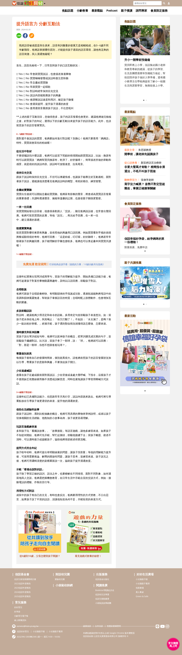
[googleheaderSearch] (164, 3)
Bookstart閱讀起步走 (104, 590)
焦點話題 (67, 10)
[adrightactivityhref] (145, 352)
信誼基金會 (22, 574)
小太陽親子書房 (143, 583)
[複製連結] (31, 35)
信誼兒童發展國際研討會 (25, 579)
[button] (44, 3)
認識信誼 (87, 626)
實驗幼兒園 (60, 579)
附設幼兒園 (63, 574)
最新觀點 (97, 10)
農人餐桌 (140, 592)
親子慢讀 (126, 10)
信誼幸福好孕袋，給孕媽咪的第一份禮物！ (144, 240)
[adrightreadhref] (125, 282)
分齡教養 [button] (82, 10)
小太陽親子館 (142, 579)
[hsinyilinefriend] (157, 627)
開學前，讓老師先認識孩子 (141, 154)
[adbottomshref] (39, 531)
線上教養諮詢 (20, 620)
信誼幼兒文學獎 (102, 594)
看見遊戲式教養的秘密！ (88, 556)
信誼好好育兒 (23, 631)
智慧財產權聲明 (114, 626)
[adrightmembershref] (145, 220)
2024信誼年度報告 (22, 592)
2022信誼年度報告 (22, 583)
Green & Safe (142, 596)
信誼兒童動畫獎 (102, 598)
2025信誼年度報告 (22, 596)
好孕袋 (17, 611)
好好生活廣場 (145, 574)
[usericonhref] (167, 3)
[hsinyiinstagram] (167, 627)
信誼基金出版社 (102, 579)
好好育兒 (18, 607)
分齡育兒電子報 (21, 615)
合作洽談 (99, 626)
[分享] (18, 35)
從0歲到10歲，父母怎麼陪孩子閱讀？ (40, 556)
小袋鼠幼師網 (64, 585)
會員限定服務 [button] (159, 10)
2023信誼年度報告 (22, 587)
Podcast (112, 10)
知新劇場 (140, 587)
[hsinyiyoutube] (162, 627)
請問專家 (141, 10)
